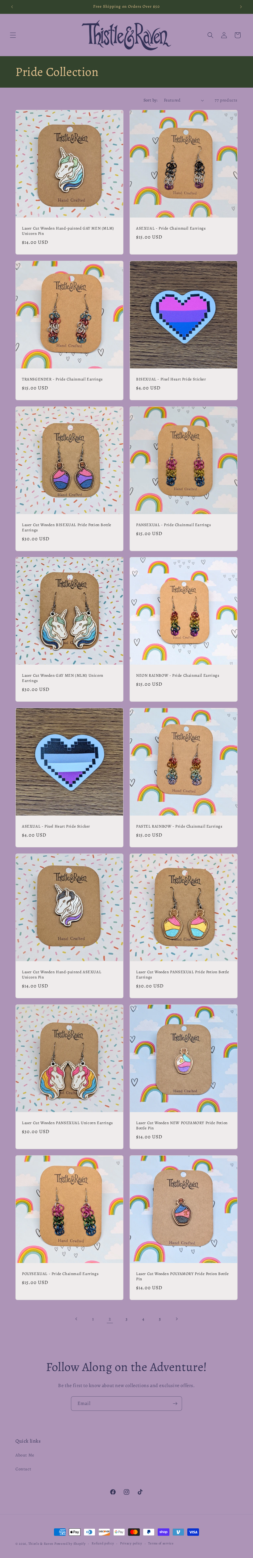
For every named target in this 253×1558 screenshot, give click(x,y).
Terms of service (160, 1543)
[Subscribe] (175, 1403)
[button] (13, 35)
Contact (23, 1469)
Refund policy (103, 1543)
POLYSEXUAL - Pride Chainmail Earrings (60, 1273)
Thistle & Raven (41, 1543)
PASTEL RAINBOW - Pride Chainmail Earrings (179, 826)
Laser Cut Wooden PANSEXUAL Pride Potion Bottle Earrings (182, 975)
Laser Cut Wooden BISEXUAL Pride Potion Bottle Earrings (66, 527)
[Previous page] (76, 1319)
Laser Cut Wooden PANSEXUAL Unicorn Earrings (67, 1122)
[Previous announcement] (12, 7)
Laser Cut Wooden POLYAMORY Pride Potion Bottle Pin (182, 1276)
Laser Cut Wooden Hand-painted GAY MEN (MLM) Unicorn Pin (68, 231)
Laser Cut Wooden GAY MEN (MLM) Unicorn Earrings (62, 678)
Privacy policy (131, 1543)
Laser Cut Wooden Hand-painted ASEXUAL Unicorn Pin (61, 975)
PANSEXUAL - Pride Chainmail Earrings (173, 524)
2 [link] (110, 1318)
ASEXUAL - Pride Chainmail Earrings (170, 228)
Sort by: (150, 100)
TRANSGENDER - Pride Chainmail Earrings (62, 379)
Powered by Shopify (70, 1543)
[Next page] (176, 1319)
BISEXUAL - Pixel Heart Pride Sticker (171, 379)
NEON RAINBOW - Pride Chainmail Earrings (177, 675)
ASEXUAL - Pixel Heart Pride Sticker (56, 826)
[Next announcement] (241, 7)
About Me (24, 1455)
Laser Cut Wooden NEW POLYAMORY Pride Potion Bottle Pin (182, 1125)
